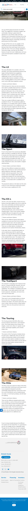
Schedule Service (4, 482)
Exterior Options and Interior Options (12, 166)
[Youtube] (8, 469)
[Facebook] (2, 469)
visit (6, 434)
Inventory (21, 478)
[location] (25, 1)
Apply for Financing (14, 480)
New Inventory (21, 480)
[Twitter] (5, 469)
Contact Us (7, 457)
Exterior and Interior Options (10, 84)
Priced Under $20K (22, 489)
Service (3, 478)
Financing (13, 478)
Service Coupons (4, 480)
